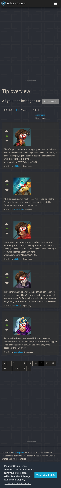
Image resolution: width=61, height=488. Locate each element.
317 (23, 368)
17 (53, 363)
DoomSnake (19, 352)
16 (47, 363)
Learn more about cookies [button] (18, 483)
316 (16, 368)
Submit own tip (50, 101)
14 (35, 363)
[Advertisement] (30, 48)
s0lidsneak (18, 166)
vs (23, 135)
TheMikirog (18, 209)
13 (30, 363)
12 (24, 363)
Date (18, 110)
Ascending (40, 115)
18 (5, 368)
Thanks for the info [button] (45, 475)
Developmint (19, 452)
